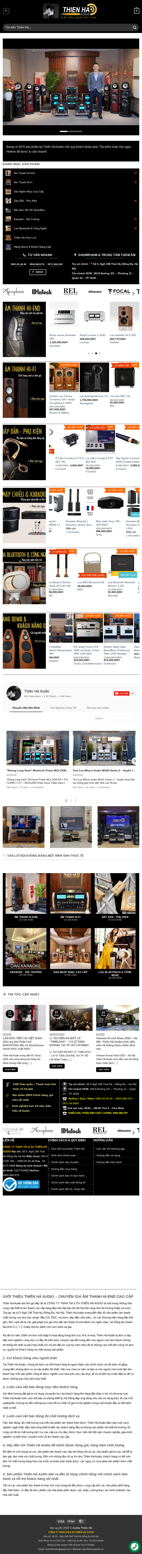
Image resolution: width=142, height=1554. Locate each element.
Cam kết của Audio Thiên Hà (67, 1148)
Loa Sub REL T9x (120, 396)
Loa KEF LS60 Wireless (124, 582)
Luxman (78, 342)
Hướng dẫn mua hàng (64, 1169)
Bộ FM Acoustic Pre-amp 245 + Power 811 (95, 648)
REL (112, 405)
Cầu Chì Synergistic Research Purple (121, 460)
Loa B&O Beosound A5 (63, 582)
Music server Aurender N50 (56, 337)
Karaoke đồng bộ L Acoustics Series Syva (62, 523)
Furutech (55, 471)
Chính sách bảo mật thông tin (68, 1182)
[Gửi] (134, 27)
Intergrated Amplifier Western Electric (62, 648)
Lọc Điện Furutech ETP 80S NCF (63, 460)
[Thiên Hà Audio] (13, 693)
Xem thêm (10, 1070)
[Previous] (10, 87)
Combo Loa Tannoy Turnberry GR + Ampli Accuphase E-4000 (62, 399)
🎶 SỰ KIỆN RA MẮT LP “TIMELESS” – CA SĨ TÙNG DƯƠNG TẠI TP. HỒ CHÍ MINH (69, 1042)
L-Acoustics (116, 535)
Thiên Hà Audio (36, 691)
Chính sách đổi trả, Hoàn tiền (68, 1189)
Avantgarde (86, 403)
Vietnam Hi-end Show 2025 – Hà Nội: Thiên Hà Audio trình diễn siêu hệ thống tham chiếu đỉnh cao (116, 1043)
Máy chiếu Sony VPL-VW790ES (92, 523)
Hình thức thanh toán (63, 1155)
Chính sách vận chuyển (65, 1162)
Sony (83, 534)
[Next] (132, 87)
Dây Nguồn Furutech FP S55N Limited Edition (94, 460)
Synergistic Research (122, 468)
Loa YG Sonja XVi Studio (125, 646)
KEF (112, 592)
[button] (6, 11)
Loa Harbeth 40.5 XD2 (117, 335)
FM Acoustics (88, 657)
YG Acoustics (118, 653)
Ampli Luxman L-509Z (86, 335)
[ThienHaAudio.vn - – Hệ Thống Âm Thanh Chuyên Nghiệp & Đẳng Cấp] (70, 11)
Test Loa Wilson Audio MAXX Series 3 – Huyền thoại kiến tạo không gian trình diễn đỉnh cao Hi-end (104, 770)
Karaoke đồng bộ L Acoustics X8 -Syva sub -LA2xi (124, 525)
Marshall (85, 595)
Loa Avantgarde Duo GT (94, 396)
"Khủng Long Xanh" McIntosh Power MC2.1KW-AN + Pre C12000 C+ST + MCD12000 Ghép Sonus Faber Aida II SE (37, 770)
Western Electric (60, 657)
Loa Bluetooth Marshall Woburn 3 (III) (93, 584)
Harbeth (108, 342)
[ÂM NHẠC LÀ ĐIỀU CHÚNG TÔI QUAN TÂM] (71, 87)
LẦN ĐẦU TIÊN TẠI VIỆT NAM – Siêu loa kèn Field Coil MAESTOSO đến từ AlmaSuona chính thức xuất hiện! (23, 1043)
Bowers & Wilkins (59, 412)
